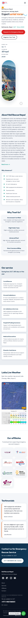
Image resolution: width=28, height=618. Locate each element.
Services (4, 585)
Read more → (6, 164)
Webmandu (18, 615)
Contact (4, 591)
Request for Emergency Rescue (13, 32)
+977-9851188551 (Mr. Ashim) (12, 561)
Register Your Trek (9, 37)
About (3, 583)
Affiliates (4, 588)
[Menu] (24, 3)
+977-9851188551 (8, 602)
